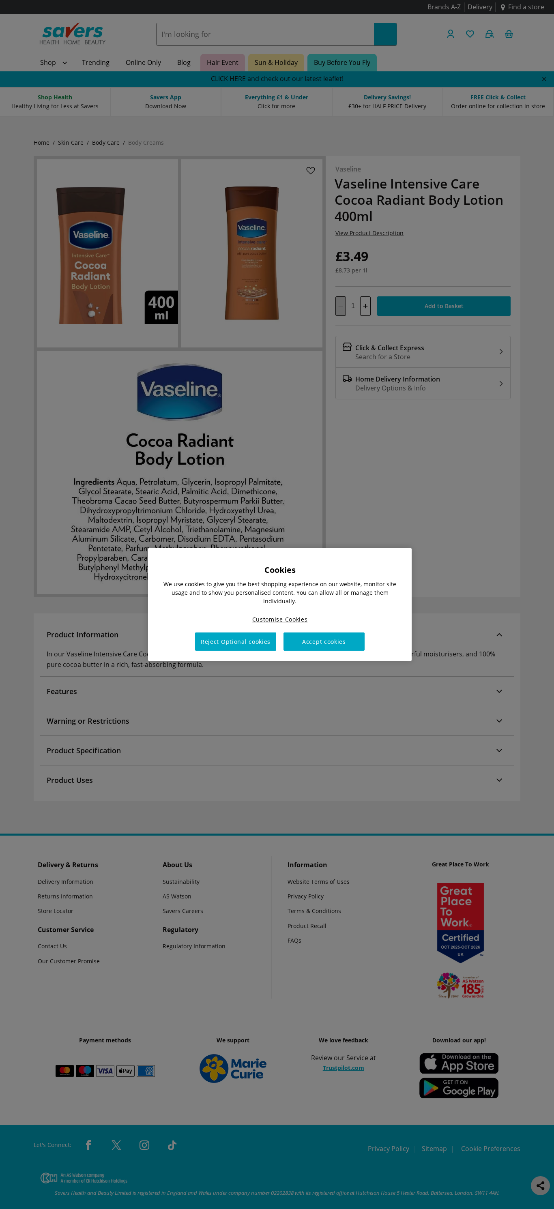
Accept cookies (324, 641)
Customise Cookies (280, 619)
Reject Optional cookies (236, 641)
